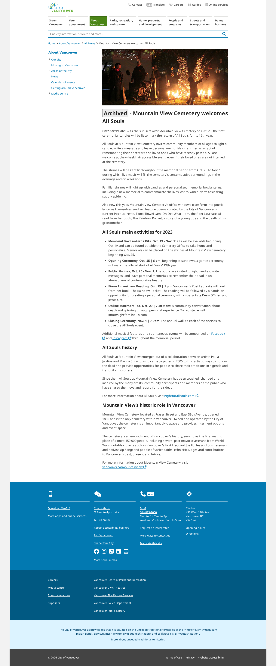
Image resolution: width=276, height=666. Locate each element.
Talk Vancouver (103, 535)
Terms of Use (174, 657)
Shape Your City (104, 543)
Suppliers (54, 603)
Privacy (190, 657)
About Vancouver (97, 22)
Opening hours (195, 528)
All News (89, 43)
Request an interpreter (154, 528)
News (54, 76)
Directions (192, 533)
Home (51, 43)
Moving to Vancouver (64, 65)
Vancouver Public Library (109, 610)
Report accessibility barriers (111, 527)
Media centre (59, 93)
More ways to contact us (155, 535)
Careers (178, 4)
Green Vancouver (56, 22)
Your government (77, 22)
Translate (159, 4)
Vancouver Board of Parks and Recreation (120, 580)
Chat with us (102, 508)
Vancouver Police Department (112, 603)
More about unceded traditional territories (138, 639)
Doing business (220, 22)
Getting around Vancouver (68, 88)
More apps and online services (67, 516)
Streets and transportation (200, 22)
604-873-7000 (148, 512)
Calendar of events (63, 82)
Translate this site (151, 543)
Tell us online (102, 520)
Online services (218, 4)
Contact (137, 4)
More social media (105, 560)
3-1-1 (143, 508)
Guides (196, 4)
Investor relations (59, 595)
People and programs (175, 22)
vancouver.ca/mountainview (124, 467)
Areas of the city (61, 71)
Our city (56, 59)
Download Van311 (59, 508)
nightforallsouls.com (181, 396)
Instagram (121, 338)
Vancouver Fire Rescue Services (113, 595)
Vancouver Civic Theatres (109, 587)
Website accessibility (211, 657)
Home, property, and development (150, 22)
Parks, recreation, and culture (121, 22)
